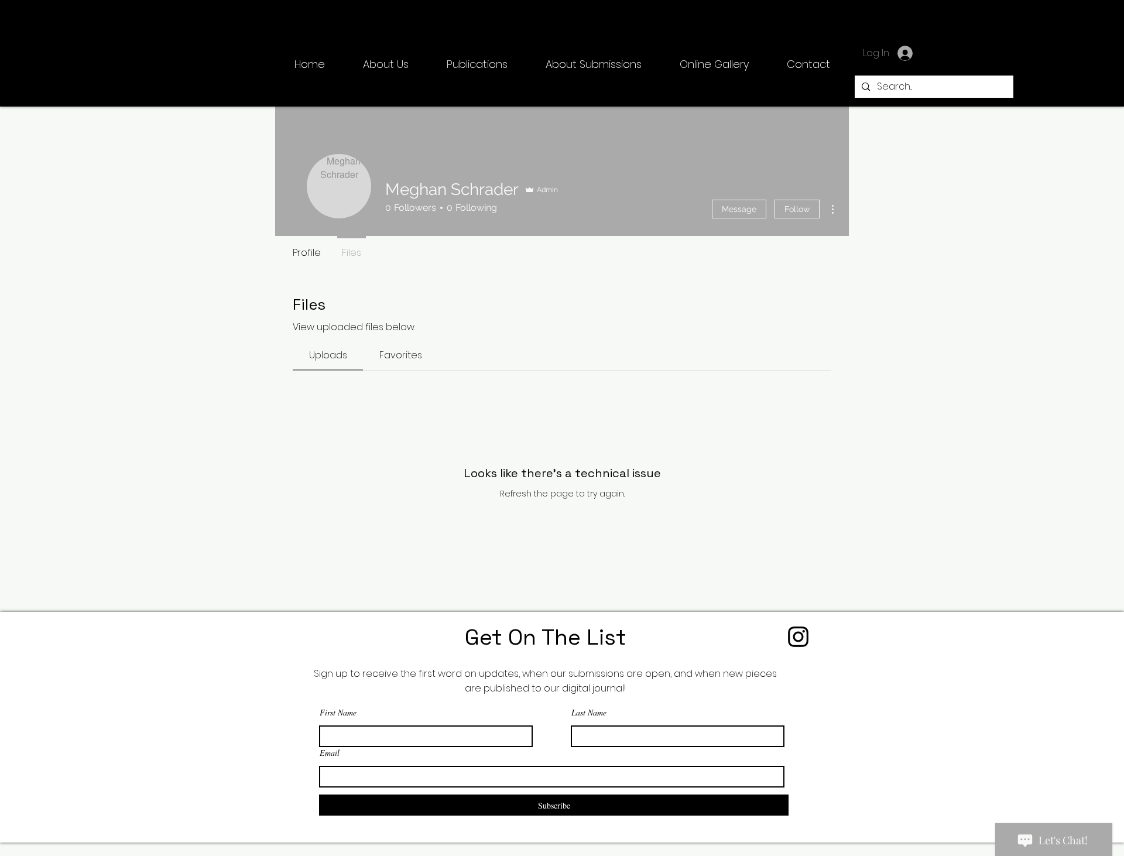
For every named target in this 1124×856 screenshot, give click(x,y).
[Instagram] (798, 636)
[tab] (328, 355)
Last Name (588, 712)
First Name (338, 712)
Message (739, 209)
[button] (476, 64)
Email (330, 753)
